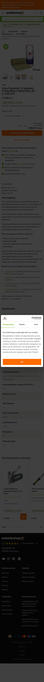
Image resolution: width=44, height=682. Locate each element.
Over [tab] (36, 324)
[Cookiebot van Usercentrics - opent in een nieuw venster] (31, 318)
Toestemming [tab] (8, 324)
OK (22, 362)
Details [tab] (22, 324)
